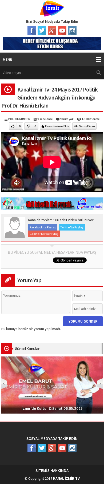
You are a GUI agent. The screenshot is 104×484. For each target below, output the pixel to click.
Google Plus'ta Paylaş (44, 234)
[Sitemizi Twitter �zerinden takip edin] (42, 30)
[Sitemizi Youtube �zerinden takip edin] (62, 30)
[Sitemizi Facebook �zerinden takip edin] (31, 30)
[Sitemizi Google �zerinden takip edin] (52, 30)
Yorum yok (67, 119)
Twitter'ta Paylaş (71, 227)
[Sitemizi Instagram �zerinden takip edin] (72, 30)
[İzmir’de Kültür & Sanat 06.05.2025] (52, 384)
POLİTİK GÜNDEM (19, 119)
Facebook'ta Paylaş (43, 227)
